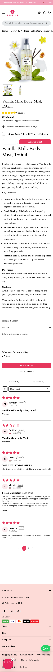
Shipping (17, 121)
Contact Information (30, 660)
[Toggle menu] (3, 12)
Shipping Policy (9, 654)
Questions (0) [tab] (38, 382)
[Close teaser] (12, 659)
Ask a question (26, 371)
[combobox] (26, 23)
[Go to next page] (34, 548)
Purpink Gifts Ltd (18, 667)
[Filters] (4, 389)
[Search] (47, 23)
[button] (9, 112)
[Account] (44, 12)
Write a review (26, 365)
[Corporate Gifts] (39, 12)
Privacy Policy (43, 654)
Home (5, 31)
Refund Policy (26, 654)
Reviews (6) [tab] (14, 382)
